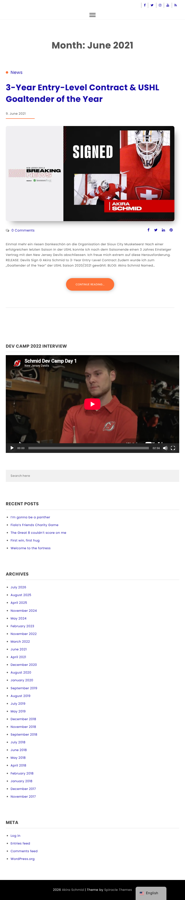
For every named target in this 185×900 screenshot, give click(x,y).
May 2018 (18, 757)
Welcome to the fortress (31, 548)
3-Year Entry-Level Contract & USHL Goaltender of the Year (82, 93)
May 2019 (18, 711)
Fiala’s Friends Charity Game (35, 525)
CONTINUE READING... (90, 284)
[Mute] (165, 448)
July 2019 (18, 703)
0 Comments (23, 230)
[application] (92, 404)
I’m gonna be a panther (30, 517)
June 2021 (19, 649)
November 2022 (24, 634)
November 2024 (24, 610)
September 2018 (24, 734)
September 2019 (24, 688)
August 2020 (21, 672)
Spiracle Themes (118, 889)
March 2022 (20, 641)
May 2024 (18, 618)
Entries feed (20, 843)
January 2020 (22, 680)
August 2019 (21, 696)
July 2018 (18, 742)
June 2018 (19, 750)
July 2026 (18, 587)
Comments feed (24, 851)
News (17, 72)
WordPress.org (23, 859)
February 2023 (22, 626)
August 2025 (21, 595)
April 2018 (18, 765)
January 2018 (22, 781)
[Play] (12, 448)
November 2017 (23, 796)
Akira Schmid (73, 889)
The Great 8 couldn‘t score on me (38, 532)
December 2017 (23, 789)
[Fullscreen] (173, 448)
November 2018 (23, 726)
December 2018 (23, 719)
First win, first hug (25, 540)
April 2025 (19, 602)
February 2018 (22, 773)
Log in (15, 835)
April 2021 (18, 657)
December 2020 (24, 664)
